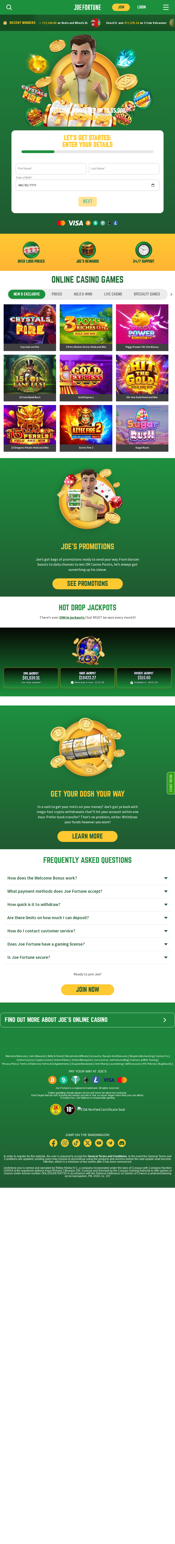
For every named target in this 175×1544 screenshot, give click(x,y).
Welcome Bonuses (16, 1056)
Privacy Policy (10, 1063)
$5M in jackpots (72, 617)
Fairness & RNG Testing (144, 1060)
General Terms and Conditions (107, 1156)
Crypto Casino (43, 1060)
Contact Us (162, 1056)
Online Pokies (61, 1060)
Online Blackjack (82, 1060)
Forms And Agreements (55, 1063)
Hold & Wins (83, 294)
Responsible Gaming (142, 1056)
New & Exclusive (27, 294)
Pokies (57, 294)
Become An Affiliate (76, 1056)
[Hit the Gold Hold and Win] (142, 378)
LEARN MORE (87, 836)
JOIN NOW (87, 989)
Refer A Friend (55, 1056)
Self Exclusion (133, 1063)
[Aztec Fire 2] (86, 428)
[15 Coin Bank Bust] (30, 378)
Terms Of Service (30, 1063)
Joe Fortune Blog (118, 1060)
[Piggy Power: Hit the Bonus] (142, 327)
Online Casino (25, 1060)
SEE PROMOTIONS (87, 583)
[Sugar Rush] (142, 428)
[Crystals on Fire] (30, 327)
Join (121, 7)
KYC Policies (149, 1063)
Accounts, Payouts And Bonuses (109, 1056)
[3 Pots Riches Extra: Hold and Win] (86, 327)
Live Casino (113, 294)
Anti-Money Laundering (109, 1063)
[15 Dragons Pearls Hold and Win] (30, 428)
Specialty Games (147, 294)
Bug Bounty (165, 1063)
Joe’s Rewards (37, 1056)
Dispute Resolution (82, 1063)
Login (141, 7)
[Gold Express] (86, 378)
